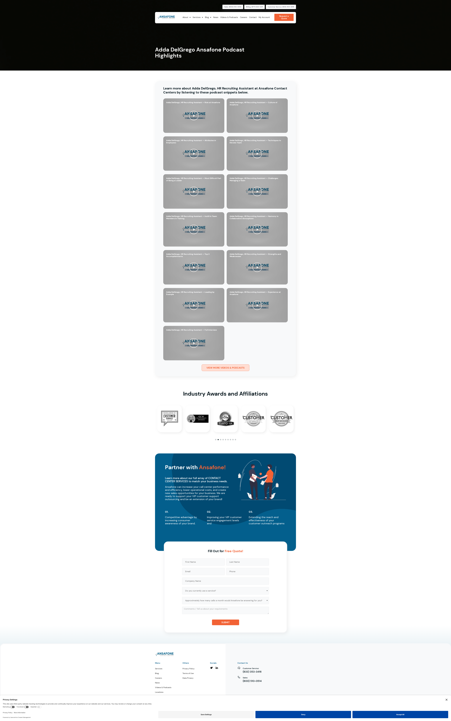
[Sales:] (238, 677)
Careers (158, 678)
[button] (194, 116)
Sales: (245, 677)
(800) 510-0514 (252, 681)
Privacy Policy (188, 668)
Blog (157, 673)
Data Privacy (188, 678)
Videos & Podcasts (163, 687)
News (157, 682)
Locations (159, 692)
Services (158, 668)
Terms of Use (188, 673)
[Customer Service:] (238, 667)
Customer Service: (251, 668)
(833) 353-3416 (252, 671)
